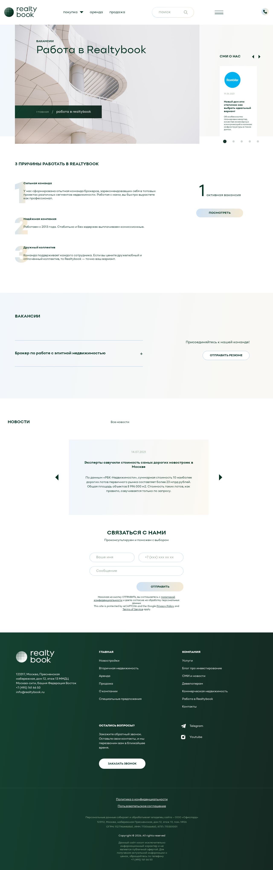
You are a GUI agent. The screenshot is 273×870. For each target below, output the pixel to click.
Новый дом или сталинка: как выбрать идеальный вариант (237, 107)
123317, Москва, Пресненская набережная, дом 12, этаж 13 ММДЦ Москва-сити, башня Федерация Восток (46, 679)
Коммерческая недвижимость (205, 691)
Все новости (120, 422)
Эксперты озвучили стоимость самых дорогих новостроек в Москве (138, 464)
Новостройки (109, 660)
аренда (96, 12)
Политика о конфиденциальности (142, 799)
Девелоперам (192, 683)
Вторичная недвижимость (119, 668)
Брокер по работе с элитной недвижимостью (60, 353)
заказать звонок (122, 763)
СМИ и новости (193, 676)
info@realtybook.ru (30, 692)
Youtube (196, 737)
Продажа (106, 683)
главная (42, 112)
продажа (117, 12)
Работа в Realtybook (197, 699)
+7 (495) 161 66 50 (28, 687)
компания (191, 652)
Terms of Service (133, 609)
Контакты (189, 706)
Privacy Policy (165, 606)
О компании (108, 691)
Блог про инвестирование (202, 668)
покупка (70, 12)
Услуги (187, 660)
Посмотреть (220, 213)
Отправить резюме (226, 355)
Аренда (104, 676)
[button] (225, 141)
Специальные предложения (120, 699)
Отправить (160, 586)
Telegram (196, 726)
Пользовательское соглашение (142, 806)
